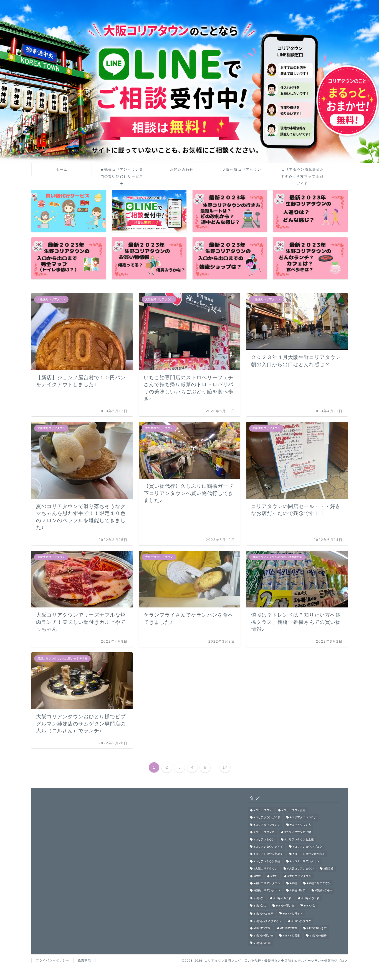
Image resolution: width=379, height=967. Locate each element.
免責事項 (84, 960)
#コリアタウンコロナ (303, 817)
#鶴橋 (293, 883)
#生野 (274, 876)
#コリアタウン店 (264, 832)
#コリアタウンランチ (267, 824)
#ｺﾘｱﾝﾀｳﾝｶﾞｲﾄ (262, 943)
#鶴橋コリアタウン (319, 883)
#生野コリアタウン (299, 876)
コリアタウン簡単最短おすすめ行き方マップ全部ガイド (302, 172)
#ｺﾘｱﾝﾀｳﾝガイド (293, 913)
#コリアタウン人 (300, 824)
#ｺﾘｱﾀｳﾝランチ (310, 898)
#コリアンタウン (264, 839)
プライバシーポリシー (52, 960)
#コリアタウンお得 (293, 810)
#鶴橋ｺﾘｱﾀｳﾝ (297, 890)
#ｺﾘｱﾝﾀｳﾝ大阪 (262, 928)
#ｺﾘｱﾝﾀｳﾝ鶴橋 (318, 935)
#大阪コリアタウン (265, 868)
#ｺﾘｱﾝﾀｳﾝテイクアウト (268, 921)
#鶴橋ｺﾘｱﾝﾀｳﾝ (323, 890)
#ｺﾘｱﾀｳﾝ (259, 898)
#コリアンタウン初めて (268, 854)
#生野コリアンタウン (267, 883)
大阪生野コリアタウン (242, 169)
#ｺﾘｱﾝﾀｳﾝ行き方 (317, 928)
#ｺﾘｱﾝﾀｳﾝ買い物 (263, 935)
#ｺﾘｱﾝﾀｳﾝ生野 (288, 928)
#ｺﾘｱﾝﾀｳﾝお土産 (263, 913)
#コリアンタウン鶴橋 (267, 861)
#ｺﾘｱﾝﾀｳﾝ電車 (291, 935)
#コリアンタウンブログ (307, 846)
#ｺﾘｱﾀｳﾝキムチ (282, 898)
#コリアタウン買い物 (297, 832)
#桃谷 (257, 876)
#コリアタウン (263, 810)
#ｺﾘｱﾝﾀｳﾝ (309, 905)
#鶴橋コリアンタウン (267, 890)
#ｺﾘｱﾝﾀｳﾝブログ (301, 921)
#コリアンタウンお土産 (299, 839)
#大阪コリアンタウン (300, 868)
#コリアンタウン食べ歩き (309, 854)
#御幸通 (328, 868)
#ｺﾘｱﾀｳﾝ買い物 (285, 905)
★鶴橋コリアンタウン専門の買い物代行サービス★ (121, 172)
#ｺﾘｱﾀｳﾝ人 (260, 905)
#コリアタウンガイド (267, 817)
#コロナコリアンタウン (304, 861)
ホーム (61, 169)
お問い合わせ (181, 169)
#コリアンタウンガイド (268, 846)
